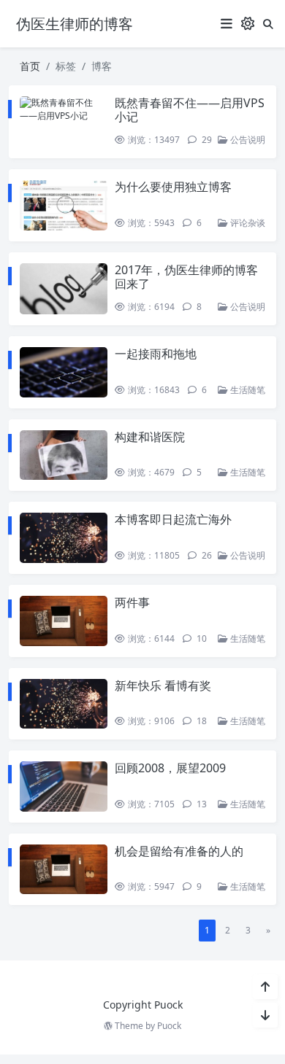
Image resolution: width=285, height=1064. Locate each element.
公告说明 (246, 139)
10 (200, 638)
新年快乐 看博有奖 (163, 685)
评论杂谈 (246, 223)
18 (200, 721)
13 (200, 804)
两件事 (132, 602)
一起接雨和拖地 (156, 354)
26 (206, 555)
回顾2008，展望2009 (170, 768)
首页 (30, 66)
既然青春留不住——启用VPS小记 (190, 110)
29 (206, 139)
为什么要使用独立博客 (173, 187)
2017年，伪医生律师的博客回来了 (186, 277)
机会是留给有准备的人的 (179, 851)
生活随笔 (246, 390)
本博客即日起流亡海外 (173, 519)
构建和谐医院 (150, 437)
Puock (169, 1026)
